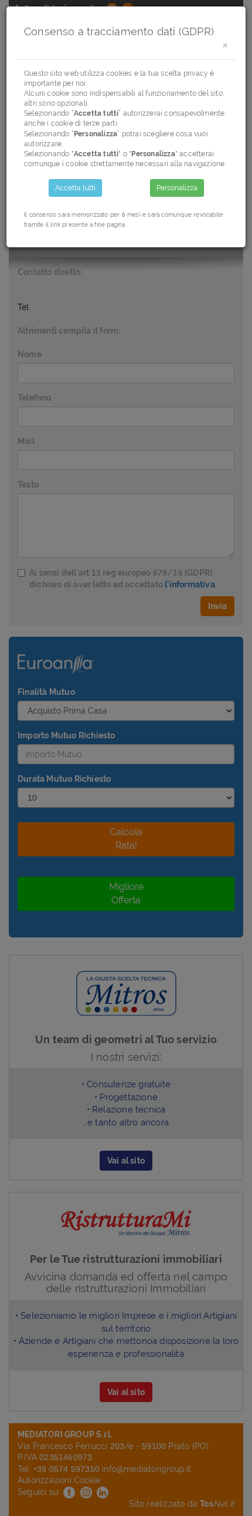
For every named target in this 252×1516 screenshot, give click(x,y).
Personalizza (176, 188)
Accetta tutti (75, 188)
